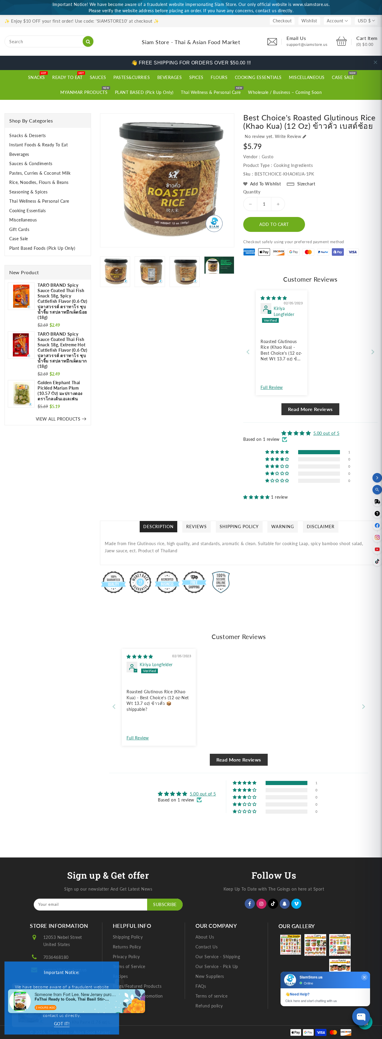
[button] (257, 497)
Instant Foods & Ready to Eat (38, 144)
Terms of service (211, 995)
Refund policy (209, 1005)
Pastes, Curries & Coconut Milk (39, 173)
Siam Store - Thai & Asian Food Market (191, 42)
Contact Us (206, 946)
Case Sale (18, 238)
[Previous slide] (248, 352)
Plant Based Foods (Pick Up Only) (42, 248)
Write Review (288, 136)
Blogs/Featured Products (137, 986)
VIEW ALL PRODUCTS (58, 418)
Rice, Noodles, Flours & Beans (39, 182)
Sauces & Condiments (31, 163)
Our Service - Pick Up (216, 966)
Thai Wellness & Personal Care (39, 201)
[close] (375, 62)
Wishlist (309, 20)
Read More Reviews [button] (310, 409)
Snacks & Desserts (27, 135)
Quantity (251, 192)
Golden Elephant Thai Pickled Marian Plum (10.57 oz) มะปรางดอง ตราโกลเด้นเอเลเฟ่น (60, 390)
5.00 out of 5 (326, 433)
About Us (204, 936)
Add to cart (274, 224)
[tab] (47, 136)
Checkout (282, 20)
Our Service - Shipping (217, 956)
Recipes (120, 976)
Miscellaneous (23, 219)
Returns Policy (127, 946)
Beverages (19, 154)
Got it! (62, 1023)
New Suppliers (209, 976)
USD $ (364, 20)
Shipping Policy (128, 936)
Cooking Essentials (27, 210)
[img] (274, 297)
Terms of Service (129, 966)
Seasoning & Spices (28, 191)
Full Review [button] (272, 387)
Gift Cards (19, 229)
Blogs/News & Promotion (138, 995)
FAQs (200, 986)
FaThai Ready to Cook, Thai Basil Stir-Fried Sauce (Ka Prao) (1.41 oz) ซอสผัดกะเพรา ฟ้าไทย (72, 999)
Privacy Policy (126, 956)
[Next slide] (373, 352)
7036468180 (56, 957)
